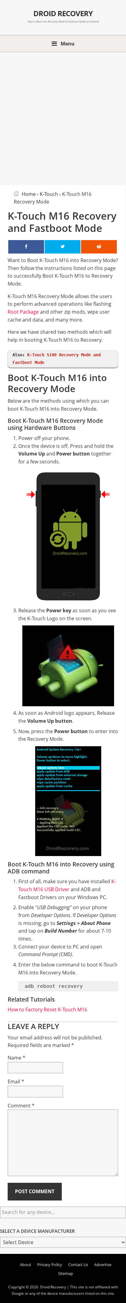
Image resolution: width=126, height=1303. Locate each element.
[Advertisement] (63, 117)
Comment (21, 1105)
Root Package (23, 311)
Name (16, 1057)
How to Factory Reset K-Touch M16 (47, 1009)
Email (16, 1081)
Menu (68, 43)
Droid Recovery (63, 13)
